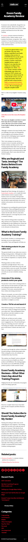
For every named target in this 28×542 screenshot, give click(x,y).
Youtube (4, 532)
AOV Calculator (6, 480)
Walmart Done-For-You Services (10, 462)
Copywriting (5, 515)
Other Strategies (6, 522)
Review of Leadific (7, 458)
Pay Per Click (5, 524)
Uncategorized (6, 530)
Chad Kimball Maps (11, 539)
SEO (2, 528)
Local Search (5, 517)
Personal (4, 526)
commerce (5, 35)
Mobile (3, 519)
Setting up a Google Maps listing (11, 489)
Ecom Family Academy (7, 193)
